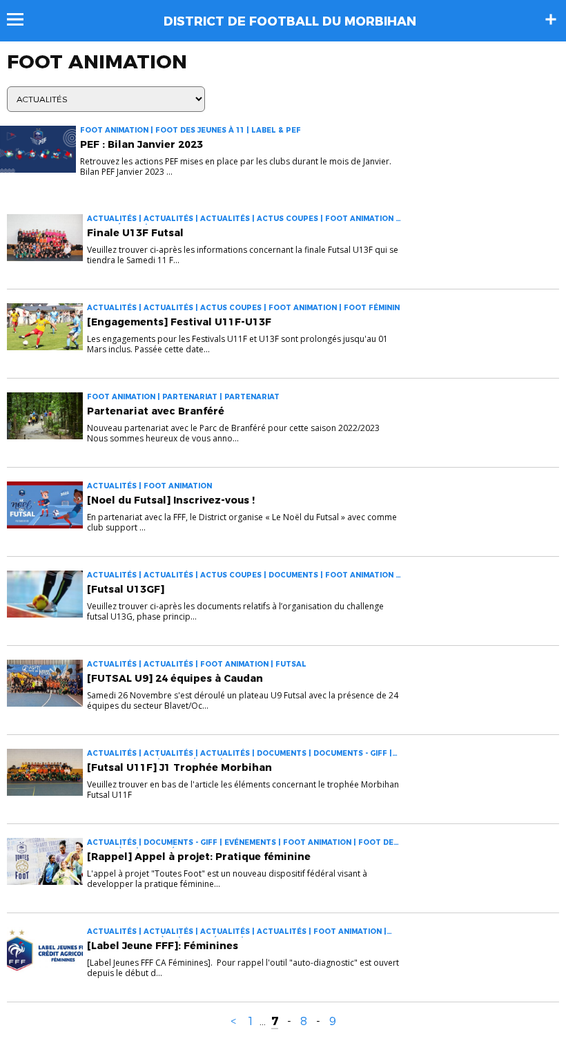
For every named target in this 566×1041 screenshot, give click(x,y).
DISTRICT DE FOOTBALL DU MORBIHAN (290, 21)
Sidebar (551, 19)
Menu (22, 19)
